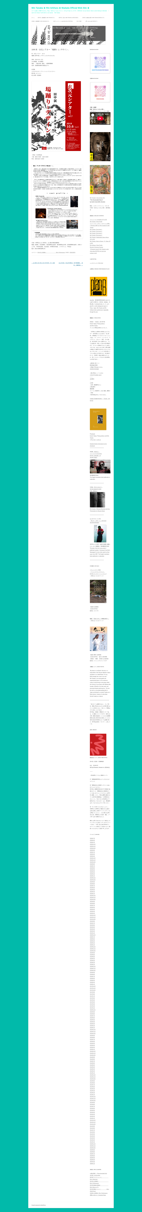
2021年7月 (92, 923)
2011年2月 (92, 1140)
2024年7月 (92, 866)
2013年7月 (92, 1084)
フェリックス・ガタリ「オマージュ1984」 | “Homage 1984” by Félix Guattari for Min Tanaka (100, 225)
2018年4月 (92, 982)
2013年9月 (92, 1080)
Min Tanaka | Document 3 (96, 233)
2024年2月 (92, 873)
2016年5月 (92, 1019)
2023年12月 (92, 877)
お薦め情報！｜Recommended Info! (98, 1173)
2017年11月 (92, 988)
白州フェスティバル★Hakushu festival (63, 21)
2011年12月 (92, 1120)
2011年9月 (92, 1126)
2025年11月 (92, 846)
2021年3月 (92, 931)
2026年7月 (92, 838)
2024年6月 (92, 868)
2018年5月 (92, 980)
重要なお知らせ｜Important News (98, 1195)
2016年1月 (92, 1027)
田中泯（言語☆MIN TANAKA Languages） (69, 17)
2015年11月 (92, 1031)
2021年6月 (92, 925)
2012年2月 (92, 1116)
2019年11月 (92, 948)
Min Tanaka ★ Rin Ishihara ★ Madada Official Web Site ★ (60, 8)
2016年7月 (92, 1015)
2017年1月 (92, 1007)
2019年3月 (92, 962)
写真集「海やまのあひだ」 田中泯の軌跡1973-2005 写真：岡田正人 (96, 489)
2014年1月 (92, 1073)
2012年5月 (92, 1110)
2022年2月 (92, 913)
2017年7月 (92, 996)
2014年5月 (92, 1065)
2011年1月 (92, 1142)
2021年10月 (92, 919)
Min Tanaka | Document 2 (96, 231)
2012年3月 (92, 1114)
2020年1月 (92, 944)
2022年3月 (92, 911)
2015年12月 (92, 1029)
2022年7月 (92, 905)
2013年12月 (92, 1075)
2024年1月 (92, 875)
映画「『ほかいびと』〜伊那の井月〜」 (99, 618)
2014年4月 (92, 1067)
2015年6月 (92, 1041)
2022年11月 (92, 897)
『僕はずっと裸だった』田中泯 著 (98, 520)
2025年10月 (92, 848)
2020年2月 (92, 942)
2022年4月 (92, 909)
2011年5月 (92, 1134)
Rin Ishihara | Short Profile (96, 245)
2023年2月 (92, 891)
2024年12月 (92, 858)
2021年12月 (92, 915)
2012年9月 (92, 1102)
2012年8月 (92, 1104)
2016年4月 (92, 1021)
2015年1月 (92, 1049)
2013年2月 (92, 1092)
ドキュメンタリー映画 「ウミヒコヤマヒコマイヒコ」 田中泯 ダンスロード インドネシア (98, 571)
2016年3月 (92, 1023)
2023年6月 (92, 887)
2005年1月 (92, 1163)
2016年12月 (92, 1009)
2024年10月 (92, 862)
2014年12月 (92, 1051)
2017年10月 (92, 990)
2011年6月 (92, 1132)
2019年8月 (92, 954)
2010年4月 (92, 1159)
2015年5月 (92, 1043)
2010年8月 (92, 1151)
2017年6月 (92, 998)
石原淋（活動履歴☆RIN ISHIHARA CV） (41, 21)
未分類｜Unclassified (95, 1175)
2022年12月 (92, 895)
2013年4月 (92, 1088)
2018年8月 (92, 974)
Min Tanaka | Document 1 (96, 229)
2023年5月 (92, 889)
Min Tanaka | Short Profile (96, 221)
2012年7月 (92, 1106)
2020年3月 (92, 940)
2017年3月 (92, 1004)
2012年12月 (92, 1096)
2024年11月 (92, 860)
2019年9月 (92, 952)
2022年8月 (92, 903)
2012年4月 (92, 1112)
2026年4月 (92, 840)
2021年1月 (92, 933)
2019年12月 (92, 946)
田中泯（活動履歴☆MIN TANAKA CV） (46, 17)
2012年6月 (92, 1108)
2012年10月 (92, 1100)
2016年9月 (92, 1011)
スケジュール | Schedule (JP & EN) (98, 219)
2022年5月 (92, 907)
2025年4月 (92, 854)
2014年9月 (92, 1057)
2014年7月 (92, 1061)
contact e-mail (93, 253)
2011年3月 (92, 1138)
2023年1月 (92, 893)
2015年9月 (92, 1035)
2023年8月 (92, 883)
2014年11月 (92, 1053)
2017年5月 (92, 1000)
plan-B (91, 300)
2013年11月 (92, 1076)
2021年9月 (92, 921)
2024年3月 (92, 871)
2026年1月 (92, 842)
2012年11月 (92, 1098)
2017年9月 (92, 992)
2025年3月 (92, 856)
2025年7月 (92, 852)
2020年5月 (92, 939)
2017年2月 (92, 1006)
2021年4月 (92, 929)
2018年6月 (92, 978)
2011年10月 (92, 1124)
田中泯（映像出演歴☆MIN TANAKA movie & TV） (94, 17)
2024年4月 (92, 870)
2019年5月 (92, 958)
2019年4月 (92, 960)
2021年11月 (92, 917)
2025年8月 (92, 850)
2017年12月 (92, 986)
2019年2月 (92, 964)
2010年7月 (92, 1153)
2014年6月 (92, 1063)
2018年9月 (92, 972)
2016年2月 (92, 1025)
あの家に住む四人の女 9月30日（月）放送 (43, 263)
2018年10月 (92, 970)
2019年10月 (92, 950)
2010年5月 (92, 1157)
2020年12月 (92, 935)
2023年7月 (92, 885)
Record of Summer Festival (96, 247)
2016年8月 (92, 1013)
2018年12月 (92, 966)
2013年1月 (92, 1094)
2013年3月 (92, 1090)
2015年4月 (92, 1045)
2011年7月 (92, 1130)
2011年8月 (92, 1128)
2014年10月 (92, 1055)
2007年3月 (92, 1161)
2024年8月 (92, 864)
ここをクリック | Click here (96, 263)
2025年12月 (92, 844)
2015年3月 (92, 1047)
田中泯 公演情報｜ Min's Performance (51, 252)
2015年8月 (92, 1037)
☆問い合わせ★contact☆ (91, 21)
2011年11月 (92, 1122)
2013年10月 (92, 1078)
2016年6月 (92, 1017)
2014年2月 (92, 1071)
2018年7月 (92, 976)
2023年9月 (92, 881)
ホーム (33, 17)
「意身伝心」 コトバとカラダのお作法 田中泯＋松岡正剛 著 (96, 453)
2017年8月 (92, 994)
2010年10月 (92, 1147)
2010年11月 (92, 1145)
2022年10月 (92, 899)
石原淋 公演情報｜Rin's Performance (98, 1193)
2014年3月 (92, 1069)
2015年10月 (92, 1033)
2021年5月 (92, 927)
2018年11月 (92, 968)
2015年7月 (92, 1039)
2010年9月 (92, 1149)
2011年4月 (92, 1136)
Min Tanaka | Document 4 (96, 235)
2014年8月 (92, 1059)
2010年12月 (92, 1143)
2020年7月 (92, 937)
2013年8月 (92, 1082)
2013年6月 (92, 1086)
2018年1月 (92, 984)
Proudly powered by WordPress (39, 1205)
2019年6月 (92, 956)
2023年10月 (92, 879)
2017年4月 (92, 1002)
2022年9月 (92, 901)
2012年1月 (92, 1118)
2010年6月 (92, 1155)
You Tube (78, 21)
